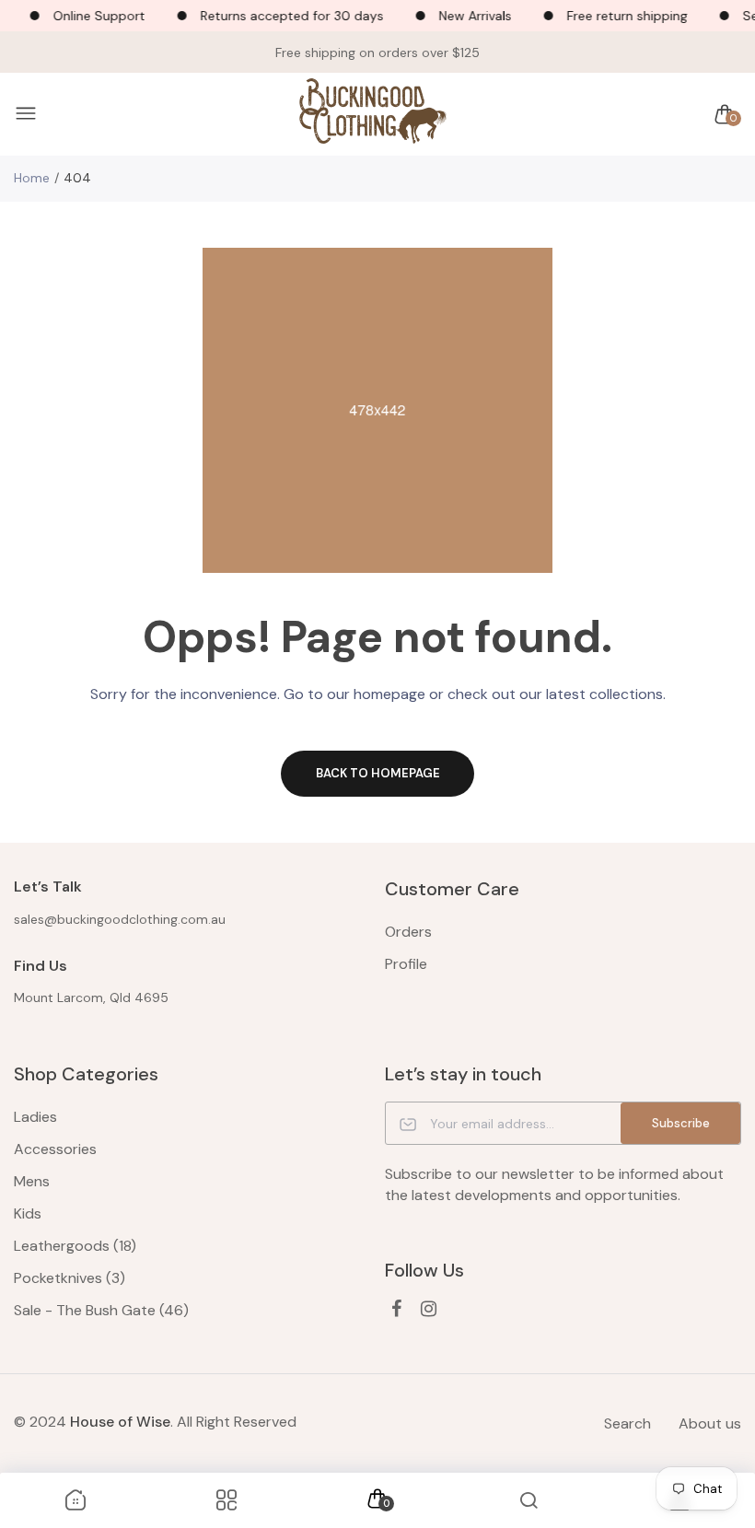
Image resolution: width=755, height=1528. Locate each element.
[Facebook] (396, 1309)
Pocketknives (69, 1278)
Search (627, 1423)
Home (32, 177)
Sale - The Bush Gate (101, 1310)
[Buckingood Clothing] (373, 114)
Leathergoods (75, 1245)
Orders (408, 931)
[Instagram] (428, 1309)
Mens (32, 1181)
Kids (27, 1213)
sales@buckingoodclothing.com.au (120, 919)
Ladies (35, 1116)
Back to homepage (378, 773)
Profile (406, 964)
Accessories (55, 1149)
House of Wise (120, 1421)
